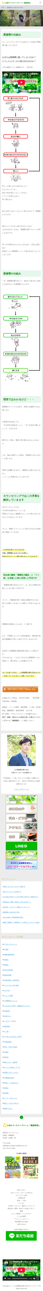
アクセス (21, 1203)
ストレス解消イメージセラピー (21, 1214)
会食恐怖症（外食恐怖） (12, 980)
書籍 (21, 1211)
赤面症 (6, 1088)
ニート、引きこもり (10, 1098)
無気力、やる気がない (11, 1083)
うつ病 (6, 1031)
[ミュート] (34, 1278)
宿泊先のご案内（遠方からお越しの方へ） (21, 1208)
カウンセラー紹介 (21, 1195)
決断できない (8, 1108)
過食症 (6, 960)
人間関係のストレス (10, 1001)
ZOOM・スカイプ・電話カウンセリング (21, 1206)
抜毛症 (6, 1057)
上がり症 (7, 990)
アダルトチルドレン (10, 944)
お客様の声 (21, 1198)
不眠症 (6, 1052)
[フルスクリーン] (38, 1278)
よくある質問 (21, 1216)
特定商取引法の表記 (21, 1221)
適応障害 (7, 1026)
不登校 (6, 949)
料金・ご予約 (21, 1200)
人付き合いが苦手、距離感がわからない (17, 1006)
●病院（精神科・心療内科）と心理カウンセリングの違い (21, 922)
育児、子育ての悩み (10, 1047)
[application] (21, 1270)
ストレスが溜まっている (12, 1067)
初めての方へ (21, 1190)
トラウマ (7, 1021)
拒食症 (6, 965)
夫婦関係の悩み (9, 1078)
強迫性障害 (7, 975)
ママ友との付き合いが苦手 (13, 1036)
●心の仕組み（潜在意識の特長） (13, 917)
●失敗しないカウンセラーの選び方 (14, 886)
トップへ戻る (21, 1117)
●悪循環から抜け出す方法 (11, 912)
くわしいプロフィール (21, 789)
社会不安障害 (8, 970)
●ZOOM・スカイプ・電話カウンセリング (16, 907)
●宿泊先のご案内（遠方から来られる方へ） (17, 902)
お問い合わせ (21, 1224)
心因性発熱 (7, 1042)
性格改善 (7, 1011)
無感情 (6, 1093)
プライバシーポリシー (21, 1219)
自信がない (7, 1016)
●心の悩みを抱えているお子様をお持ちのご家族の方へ (21, 897)
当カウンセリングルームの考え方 (21, 1193)
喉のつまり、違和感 (10, 1062)
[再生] (5, 1278)
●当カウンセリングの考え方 (12, 891)
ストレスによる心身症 (11, 985)
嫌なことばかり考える (11, 1103)
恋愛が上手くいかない (11, 1072)
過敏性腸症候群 (9, 954)
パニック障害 (8, 995)
